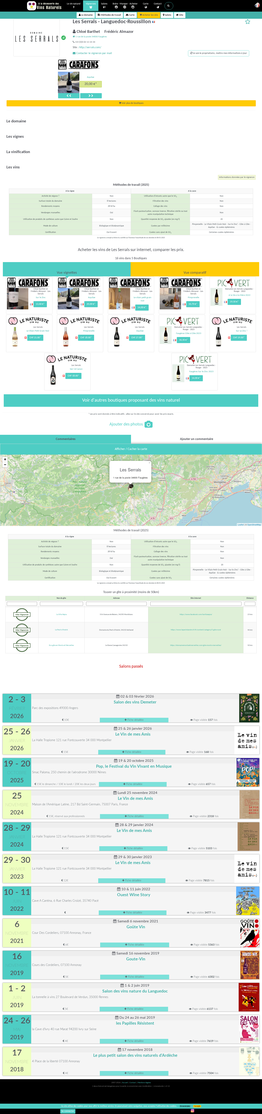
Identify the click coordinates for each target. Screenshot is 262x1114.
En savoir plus (185, 1106)
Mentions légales (144, 1083)
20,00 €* (90, 84)
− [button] (5, 464)
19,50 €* (234, 301)
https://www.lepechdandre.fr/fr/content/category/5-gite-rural (196, 630)
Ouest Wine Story (133, 895)
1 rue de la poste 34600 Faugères (91, 37)
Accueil (125, 1083)
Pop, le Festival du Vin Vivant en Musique (134, 766)
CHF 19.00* (239, 337)
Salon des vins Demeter (135, 702)
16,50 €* (183, 340)
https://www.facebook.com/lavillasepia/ (196, 615)
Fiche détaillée (135, 720)
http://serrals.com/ (90, 47)
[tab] (67, 269)
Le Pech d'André (61, 630)
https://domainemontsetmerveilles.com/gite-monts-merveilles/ (195, 645)
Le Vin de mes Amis (132, 734)
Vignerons (91, 3)
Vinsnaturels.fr (44, 5)
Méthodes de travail (110, 15)
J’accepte (197, 1106)
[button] (169, 6)
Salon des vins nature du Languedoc (135, 991)
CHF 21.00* (35, 337)
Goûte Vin (136, 927)
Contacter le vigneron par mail (94, 53)
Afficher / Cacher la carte (131, 449)
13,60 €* (40, 304)
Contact (158, 3)
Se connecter (67, 1111)
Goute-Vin (135, 959)
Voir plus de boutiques (132, 103)
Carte (145, 3)
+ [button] (5, 459)
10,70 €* (193, 304)
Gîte (180, 15)
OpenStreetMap (254, 524)
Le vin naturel (73, 3)
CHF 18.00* (86, 337)
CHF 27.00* (137, 337)
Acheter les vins (150, 15)
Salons (104, 3)
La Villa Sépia (61, 615)
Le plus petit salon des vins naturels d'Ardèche (135, 1055)
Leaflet (241, 524)
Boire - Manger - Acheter (125, 3)
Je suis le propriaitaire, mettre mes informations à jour (219, 53)
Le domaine (87, 15)
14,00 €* (142, 307)
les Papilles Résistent (135, 1023)
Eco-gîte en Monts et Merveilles (61, 645)
